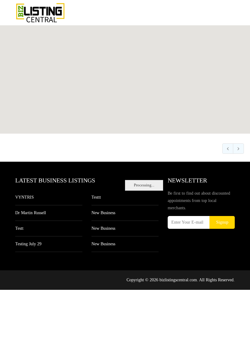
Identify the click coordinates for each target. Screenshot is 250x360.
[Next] (238, 148)
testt (19, 228)
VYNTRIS (24, 197)
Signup (222, 222)
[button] (125, 76)
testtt (96, 197)
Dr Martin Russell (30, 213)
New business (103, 213)
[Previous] (227, 148)
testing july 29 (28, 244)
